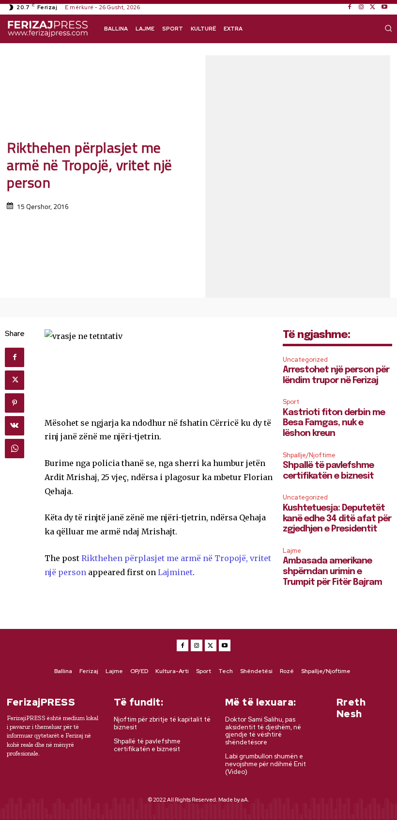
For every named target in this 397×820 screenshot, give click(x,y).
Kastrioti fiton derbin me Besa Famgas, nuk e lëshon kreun (334, 423)
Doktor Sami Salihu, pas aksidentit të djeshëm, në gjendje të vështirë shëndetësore (263, 730)
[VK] (14, 425)
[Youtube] (384, 7)
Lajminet (175, 572)
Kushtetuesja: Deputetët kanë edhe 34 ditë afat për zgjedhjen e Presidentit (337, 518)
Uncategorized (305, 359)
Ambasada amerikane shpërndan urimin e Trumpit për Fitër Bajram (332, 571)
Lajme (292, 551)
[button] (388, 28)
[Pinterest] (14, 403)
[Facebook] (349, 7)
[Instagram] (361, 7)
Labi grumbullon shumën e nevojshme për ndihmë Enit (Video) (265, 763)
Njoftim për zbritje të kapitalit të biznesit (162, 723)
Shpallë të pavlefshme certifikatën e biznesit (147, 745)
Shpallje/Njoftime (309, 455)
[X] (373, 7)
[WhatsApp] (14, 448)
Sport (291, 402)
